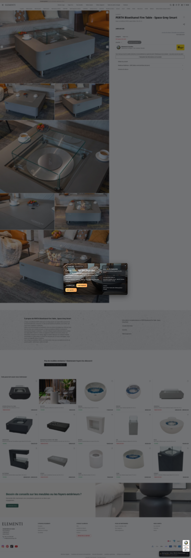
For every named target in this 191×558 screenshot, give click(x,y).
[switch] (186, 550)
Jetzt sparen (71, 290)
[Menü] (189, 541)
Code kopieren (81, 285)
